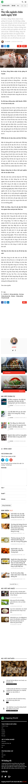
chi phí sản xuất (5, 297)
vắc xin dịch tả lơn (14, 294)
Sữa (2, 756)
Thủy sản (3, 755)
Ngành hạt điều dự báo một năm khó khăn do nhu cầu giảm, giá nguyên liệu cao (15, 670)
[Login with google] (11, 462)
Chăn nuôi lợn (20, 296)
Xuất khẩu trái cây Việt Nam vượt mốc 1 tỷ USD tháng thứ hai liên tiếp (18, 515)
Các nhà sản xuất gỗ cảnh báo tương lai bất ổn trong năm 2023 (16, 699)
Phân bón (4, 741)
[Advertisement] (14, 321)
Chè (2, 728)
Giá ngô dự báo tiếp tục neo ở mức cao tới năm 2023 (16, 681)
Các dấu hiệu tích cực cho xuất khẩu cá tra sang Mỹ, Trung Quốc (17, 413)
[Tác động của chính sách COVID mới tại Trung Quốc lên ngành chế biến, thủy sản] (4, 425)
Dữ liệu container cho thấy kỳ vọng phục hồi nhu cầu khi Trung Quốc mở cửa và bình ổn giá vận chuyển (17, 401)
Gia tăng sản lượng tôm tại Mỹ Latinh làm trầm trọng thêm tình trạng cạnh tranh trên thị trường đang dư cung (19, 528)
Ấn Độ (13, 5)
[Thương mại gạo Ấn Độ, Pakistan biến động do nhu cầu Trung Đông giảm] (5, 540)
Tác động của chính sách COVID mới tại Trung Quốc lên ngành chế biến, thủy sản (17, 425)
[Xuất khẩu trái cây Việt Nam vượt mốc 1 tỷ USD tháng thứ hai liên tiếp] (5, 516)
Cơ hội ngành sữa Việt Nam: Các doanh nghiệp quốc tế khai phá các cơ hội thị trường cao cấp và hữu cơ (16, 690)
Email (3, 493)
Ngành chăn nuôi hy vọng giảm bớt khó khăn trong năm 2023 (17, 436)
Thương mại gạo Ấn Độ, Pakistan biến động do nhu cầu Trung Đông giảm (19, 539)
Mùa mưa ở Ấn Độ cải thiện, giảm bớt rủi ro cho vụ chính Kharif (17, 602)
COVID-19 (6, 294)
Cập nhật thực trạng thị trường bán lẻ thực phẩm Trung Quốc (16, 707)
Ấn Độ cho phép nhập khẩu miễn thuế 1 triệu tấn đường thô (19, 574)
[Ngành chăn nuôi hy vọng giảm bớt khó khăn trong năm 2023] (4, 437)
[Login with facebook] (3, 462)
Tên (2, 487)
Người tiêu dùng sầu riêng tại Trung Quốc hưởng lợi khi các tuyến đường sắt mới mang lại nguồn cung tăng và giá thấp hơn (19, 563)
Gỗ (7, 702)
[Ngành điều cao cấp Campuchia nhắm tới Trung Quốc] (5, 551)
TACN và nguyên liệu (11, 684)
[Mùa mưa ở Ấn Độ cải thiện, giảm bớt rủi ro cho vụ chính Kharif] (5, 602)
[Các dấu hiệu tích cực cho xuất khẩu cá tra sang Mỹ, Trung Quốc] (4, 414)
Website (3, 499)
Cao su (3, 745)
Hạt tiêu (3, 733)
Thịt (2, 9)
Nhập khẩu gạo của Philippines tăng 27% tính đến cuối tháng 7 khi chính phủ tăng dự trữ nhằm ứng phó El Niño (18, 620)
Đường (3, 730)
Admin (8, 41)
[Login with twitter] (7, 462)
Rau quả (3, 735)
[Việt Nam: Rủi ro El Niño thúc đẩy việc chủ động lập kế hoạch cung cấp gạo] (5, 593)
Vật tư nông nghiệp (8, 739)
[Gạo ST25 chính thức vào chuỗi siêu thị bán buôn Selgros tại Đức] (5, 611)
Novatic (25, 781)
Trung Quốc (6, 5)
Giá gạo (19, 5)
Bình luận (3, 467)
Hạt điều (9, 674)
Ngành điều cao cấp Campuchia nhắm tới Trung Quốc (17, 550)
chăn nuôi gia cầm (6, 296)
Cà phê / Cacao (5, 726)
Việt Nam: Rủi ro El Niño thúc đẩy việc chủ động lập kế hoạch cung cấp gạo (18, 593)
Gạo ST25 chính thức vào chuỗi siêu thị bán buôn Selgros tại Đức (18, 610)
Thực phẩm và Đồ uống (12, 710)
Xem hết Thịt (13, 584)
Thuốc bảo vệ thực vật (6, 743)
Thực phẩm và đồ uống (9, 724)
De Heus (22, 294)
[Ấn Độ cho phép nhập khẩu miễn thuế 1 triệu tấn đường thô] (5, 575)
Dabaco (13, 296)
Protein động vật (7, 751)
